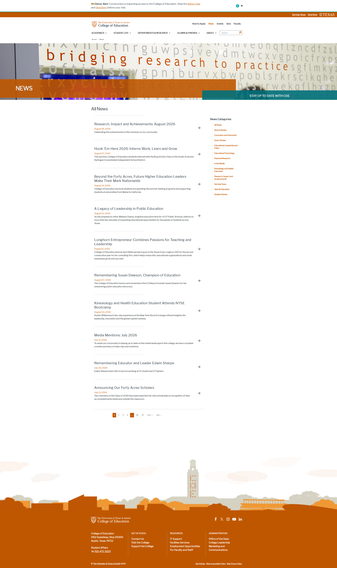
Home (94, 39)
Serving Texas (299, 14)
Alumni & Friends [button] (187, 33)
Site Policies (200, 564)
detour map (193, 3)
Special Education (221, 189)
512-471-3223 (103, 551)
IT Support (176, 538)
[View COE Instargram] (228, 519)
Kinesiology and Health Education (223, 170)
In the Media (219, 163)
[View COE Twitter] (221, 519)
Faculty (237, 23)
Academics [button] (97, 33)
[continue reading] (198, 127)
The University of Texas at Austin (107, 563)
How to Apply (198, 23)
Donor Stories (220, 140)
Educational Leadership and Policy (226, 146)
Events (220, 23)
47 (143, 415)
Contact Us (137, 538)
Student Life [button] (121, 33)
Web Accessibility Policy (216, 564)
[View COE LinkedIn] (240, 519)
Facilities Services (179, 542)
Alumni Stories (220, 130)
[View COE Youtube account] (234, 519)
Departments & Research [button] (153, 33)
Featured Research (222, 158)
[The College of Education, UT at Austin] (111, 24)
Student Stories (220, 194)
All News (218, 125)
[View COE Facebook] (215, 519)
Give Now (312, 14)
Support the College (142, 546)
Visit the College (140, 542)
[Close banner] (241, 5)
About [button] (210, 33)
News (211, 23)
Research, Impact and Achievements (223, 177)
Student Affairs (99, 547)
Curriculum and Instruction (225, 135)
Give (228, 23)
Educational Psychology (224, 153)
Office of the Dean (219, 538)
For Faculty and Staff (181, 550)
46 (137, 415)
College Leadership (219, 542)
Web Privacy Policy (234, 564)
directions (101, 7)
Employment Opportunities (185, 546)
